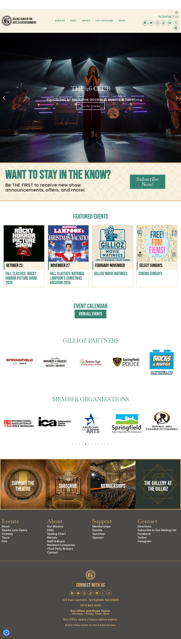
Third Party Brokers (60, 548)
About (55, 521)
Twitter (142, 537)
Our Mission (55, 526)
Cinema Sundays (150, 274)
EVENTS (60, 20)
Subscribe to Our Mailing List (157, 530)
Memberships (101, 526)
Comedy (7, 534)
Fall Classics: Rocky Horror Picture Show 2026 (21, 278)
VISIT (73, 20)
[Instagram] (157, 23)
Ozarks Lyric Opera (14, 530)
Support (102, 521)
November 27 (60, 265)
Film (4, 541)
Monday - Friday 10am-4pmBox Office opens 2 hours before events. (90, 615)
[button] (177, 13)
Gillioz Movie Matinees (111, 274)
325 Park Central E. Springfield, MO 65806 (90, 600)
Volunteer (98, 534)
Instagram (144, 541)
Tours (6, 537)
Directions (144, 526)
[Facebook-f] (145, 23)
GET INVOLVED (104, 20)
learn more (23, 498)
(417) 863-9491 (90, 605)
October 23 (14, 265)
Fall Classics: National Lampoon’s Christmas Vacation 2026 (67, 278)
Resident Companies (61, 545)
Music (6, 526)
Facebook (144, 534)
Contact (52, 552)
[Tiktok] (163, 23)
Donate (97, 530)
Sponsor (98, 537)
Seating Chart (56, 534)
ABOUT (86, 20)
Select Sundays (150, 265)
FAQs (50, 530)
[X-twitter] (176, 23)
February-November (110, 265)
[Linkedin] (170, 23)
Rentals (52, 537)
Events (10, 521)
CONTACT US (169, 16)
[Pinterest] (176, 28)
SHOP (122, 20)
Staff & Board (56, 541)
